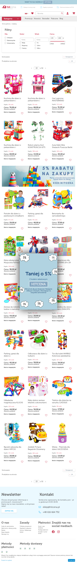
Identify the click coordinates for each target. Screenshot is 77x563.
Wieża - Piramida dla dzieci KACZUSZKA (61, 448)
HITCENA (48, 2)
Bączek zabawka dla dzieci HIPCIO (12, 448)
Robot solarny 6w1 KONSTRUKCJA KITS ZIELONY (36, 146)
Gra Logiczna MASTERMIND (58, 99)
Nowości (37, 19)
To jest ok (71, 560)
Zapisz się (9, 511)
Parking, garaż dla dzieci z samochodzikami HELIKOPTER (35, 214)
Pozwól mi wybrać (6, 560)
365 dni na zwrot (28, 7)
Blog (61, 19)
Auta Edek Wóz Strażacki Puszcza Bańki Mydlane (62, 146)
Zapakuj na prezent (66, 7)
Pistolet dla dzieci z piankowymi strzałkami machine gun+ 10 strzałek (14, 214)
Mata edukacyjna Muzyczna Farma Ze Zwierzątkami (12, 261)
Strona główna (6, 24)
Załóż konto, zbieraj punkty (8, 528)
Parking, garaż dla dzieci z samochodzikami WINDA (11, 354)
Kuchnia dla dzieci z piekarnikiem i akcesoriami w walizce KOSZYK (13, 146)
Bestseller (46, 19)
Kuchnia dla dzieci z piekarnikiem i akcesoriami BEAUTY (37, 99)
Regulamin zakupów (25, 528)
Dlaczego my (5, 534)
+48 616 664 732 (51, 512)
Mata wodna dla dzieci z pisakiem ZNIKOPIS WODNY (61, 308)
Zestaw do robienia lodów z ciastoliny (12, 308)
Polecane (54, 19)
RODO (21, 532)
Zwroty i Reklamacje (25, 530)
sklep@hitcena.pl (51, 507)
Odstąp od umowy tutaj (47, 7)
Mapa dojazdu (5, 532)
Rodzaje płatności (43, 530)
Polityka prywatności (25, 526)
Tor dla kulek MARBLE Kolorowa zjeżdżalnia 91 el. (61, 354)
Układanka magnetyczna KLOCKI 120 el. (13, 401)
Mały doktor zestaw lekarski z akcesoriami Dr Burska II (37, 401)
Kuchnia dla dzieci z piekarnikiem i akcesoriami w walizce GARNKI (13, 99)
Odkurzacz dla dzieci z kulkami (37, 354)
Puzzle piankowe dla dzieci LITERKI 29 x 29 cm (61, 261)
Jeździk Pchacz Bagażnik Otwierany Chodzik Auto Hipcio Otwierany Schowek (37, 448)
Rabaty (3, 530)
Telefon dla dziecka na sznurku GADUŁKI (61, 401)
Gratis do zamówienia (7, 526)
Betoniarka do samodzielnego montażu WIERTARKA (61, 214)
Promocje (28, 19)
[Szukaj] (62, 13)
